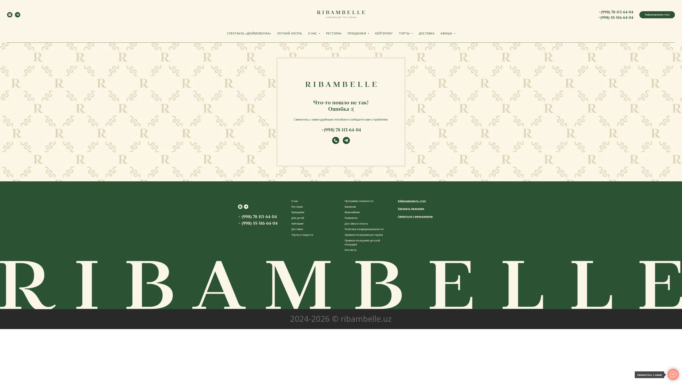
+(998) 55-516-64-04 (615, 17)
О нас (294, 201)
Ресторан (297, 206)
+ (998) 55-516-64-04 (258, 223)
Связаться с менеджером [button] (415, 216)
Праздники (297, 212)
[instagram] (9, 16)
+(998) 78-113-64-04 (616, 12)
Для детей (297, 218)
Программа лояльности (359, 201)
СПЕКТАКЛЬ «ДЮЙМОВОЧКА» (249, 33)
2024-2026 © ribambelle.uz (341, 318)
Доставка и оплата (356, 223)
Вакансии (350, 206)
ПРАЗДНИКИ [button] (357, 33)
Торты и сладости (302, 234)
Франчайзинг (352, 212)
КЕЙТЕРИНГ (384, 33)
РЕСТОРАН (334, 33)
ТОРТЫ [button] (404, 33)
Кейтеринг (297, 223)
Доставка (297, 229)
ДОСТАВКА (426, 33)
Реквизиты (351, 218)
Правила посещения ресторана (364, 234)
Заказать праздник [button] (411, 208)
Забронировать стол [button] (412, 201)
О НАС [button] (313, 33)
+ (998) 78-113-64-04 (257, 217)
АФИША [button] (446, 33)
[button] (657, 14)
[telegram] (17, 16)
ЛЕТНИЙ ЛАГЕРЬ (289, 33)
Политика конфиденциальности (364, 229)
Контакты (350, 250)
